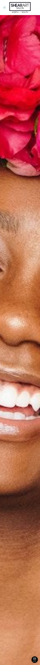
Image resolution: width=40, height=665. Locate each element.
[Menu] (4, 7)
